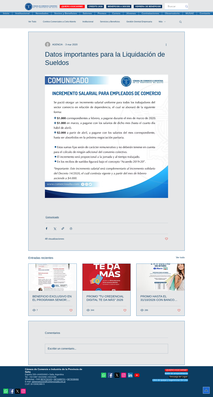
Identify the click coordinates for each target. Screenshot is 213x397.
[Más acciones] (166, 44)
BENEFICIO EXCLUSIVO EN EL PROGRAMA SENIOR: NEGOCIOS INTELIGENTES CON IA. (52, 298)
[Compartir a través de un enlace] (62, 228)
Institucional (88, 21)
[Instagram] (23, 391)
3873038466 (73, 379)
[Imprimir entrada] (71, 228)
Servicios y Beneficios (110, 21)
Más (161, 21)
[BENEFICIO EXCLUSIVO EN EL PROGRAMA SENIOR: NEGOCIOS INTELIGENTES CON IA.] (52, 277)
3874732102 (46, 379)
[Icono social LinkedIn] (130, 375)
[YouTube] (136, 375)
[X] (17, 391)
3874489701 (59, 379)
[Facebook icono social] (11, 391)
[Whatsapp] (5, 391)
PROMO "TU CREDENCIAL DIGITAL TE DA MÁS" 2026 (105, 298)
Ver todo (180, 257)
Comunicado (52, 217)
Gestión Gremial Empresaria (139, 21)
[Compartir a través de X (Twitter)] (54, 228)
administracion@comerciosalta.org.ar (49, 382)
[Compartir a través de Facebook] (46, 228)
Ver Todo (32, 21)
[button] (180, 21)
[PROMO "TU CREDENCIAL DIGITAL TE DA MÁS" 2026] (107, 277)
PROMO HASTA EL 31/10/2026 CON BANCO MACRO (157, 298)
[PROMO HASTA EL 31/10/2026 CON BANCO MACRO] (160, 277)
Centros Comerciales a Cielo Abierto (59, 21)
